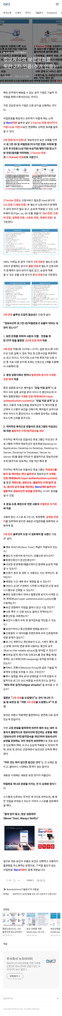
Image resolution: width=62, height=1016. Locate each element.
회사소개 (7, 12)
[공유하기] (14, 880)
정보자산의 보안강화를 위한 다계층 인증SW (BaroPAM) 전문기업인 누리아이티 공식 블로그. (24, 966)
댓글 (5, 943)
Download (52, 12)
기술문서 (39, 12)
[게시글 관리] (19, 880)
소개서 (18, 12)
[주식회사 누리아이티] (6, 4)
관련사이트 (8, 998)
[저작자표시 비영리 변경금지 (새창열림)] (41, 880)
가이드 (28, 12)
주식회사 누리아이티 (20, 959)
